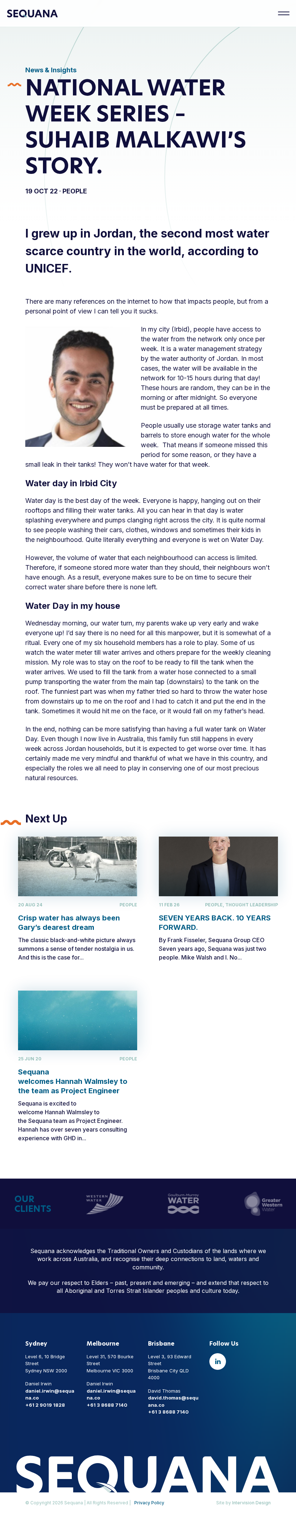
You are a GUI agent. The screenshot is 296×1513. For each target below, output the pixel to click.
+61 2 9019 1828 (45, 1405)
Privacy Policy (149, 1502)
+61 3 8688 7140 (107, 1405)
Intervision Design (251, 1502)
